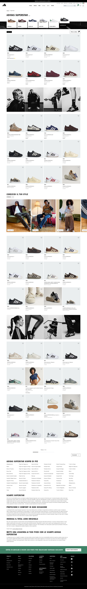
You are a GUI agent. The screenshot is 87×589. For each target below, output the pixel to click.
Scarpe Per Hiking (48, 487)
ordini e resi (65, 3)
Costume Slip (59, 478)
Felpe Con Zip (22, 476)
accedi (81, 3)
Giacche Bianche (22, 490)
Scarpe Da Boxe (47, 483)
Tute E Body (71, 473)
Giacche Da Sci (35, 471)
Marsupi (33, 476)
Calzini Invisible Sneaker (12, 476)
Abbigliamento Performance (10, 464)
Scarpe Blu (46, 480)
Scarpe (43, 5)
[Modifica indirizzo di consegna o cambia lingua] (83, 3)
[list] (38, 32)
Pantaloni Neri (47, 466)
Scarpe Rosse (59, 466)
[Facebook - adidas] (75, 559)
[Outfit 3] (68, 215)
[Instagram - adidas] (75, 562)
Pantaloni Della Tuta (36, 490)
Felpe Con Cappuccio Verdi (24, 471)
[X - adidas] (75, 565)
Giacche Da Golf (35, 464)
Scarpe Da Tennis (60, 473)
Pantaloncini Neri (35, 487)
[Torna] (4, 5)
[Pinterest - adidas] (75, 568)
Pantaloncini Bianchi (36, 480)
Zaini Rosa (71, 480)
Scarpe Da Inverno (35, 473)
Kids (39, 5)
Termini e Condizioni (53, 586)
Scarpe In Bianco (47, 478)
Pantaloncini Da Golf (36, 483)
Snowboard (58, 480)
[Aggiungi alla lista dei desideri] (23, 36)
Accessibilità (60, 586)
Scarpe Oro (46, 490)
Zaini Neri (71, 478)
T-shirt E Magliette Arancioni (60, 488)
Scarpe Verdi (59, 476)
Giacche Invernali (22, 485)
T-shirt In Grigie (72, 464)
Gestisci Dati (34, 586)
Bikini (8, 466)
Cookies (38, 586)
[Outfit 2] (43, 215)
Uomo (30, 5)
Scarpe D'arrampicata (48, 473)
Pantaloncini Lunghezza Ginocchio (36, 485)
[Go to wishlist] (80, 5)
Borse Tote (9, 471)
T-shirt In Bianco (59, 490)
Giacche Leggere (22, 487)
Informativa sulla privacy (45, 586)
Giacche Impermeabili (23, 483)
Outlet (52, 5)
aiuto (62, 3)
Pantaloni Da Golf (47, 464)
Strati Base (58, 483)
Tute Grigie (71, 476)
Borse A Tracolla (72, 487)
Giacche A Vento (22, 478)
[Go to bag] (83, 5)
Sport (48, 5)
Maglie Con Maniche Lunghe (73, 466)
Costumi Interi (10, 485)
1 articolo (9, 230)
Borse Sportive (10, 473)
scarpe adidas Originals (17, 528)
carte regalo (70, 3)
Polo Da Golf (46, 471)
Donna (35, 5)
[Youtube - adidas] (75, 575)
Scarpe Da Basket (47, 476)
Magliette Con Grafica (60, 485)
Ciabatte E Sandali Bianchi (12, 483)
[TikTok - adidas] (75, 571)
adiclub (77, 3)
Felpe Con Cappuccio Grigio (24, 466)
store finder (58, 3)
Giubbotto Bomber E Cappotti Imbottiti (23, 480)
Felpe (8, 490)
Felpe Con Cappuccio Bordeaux (23, 464)
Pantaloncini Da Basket (36, 478)
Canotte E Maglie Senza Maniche (11, 478)
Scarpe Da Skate (59, 471)
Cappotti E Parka (10, 480)
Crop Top (8, 487)
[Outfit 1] (18, 215)
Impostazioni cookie (27, 586)
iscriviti (74, 3)
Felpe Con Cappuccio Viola (24, 473)
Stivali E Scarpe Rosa (60, 464)
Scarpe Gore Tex (47, 485)
